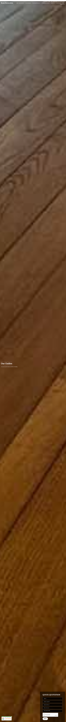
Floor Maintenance (36, 3)
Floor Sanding (21, 3)
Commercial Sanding (45, 3)
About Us (52, 3)
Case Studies (58, 3)
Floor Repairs (28, 3)
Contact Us (62, 4)
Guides (63, 3)
